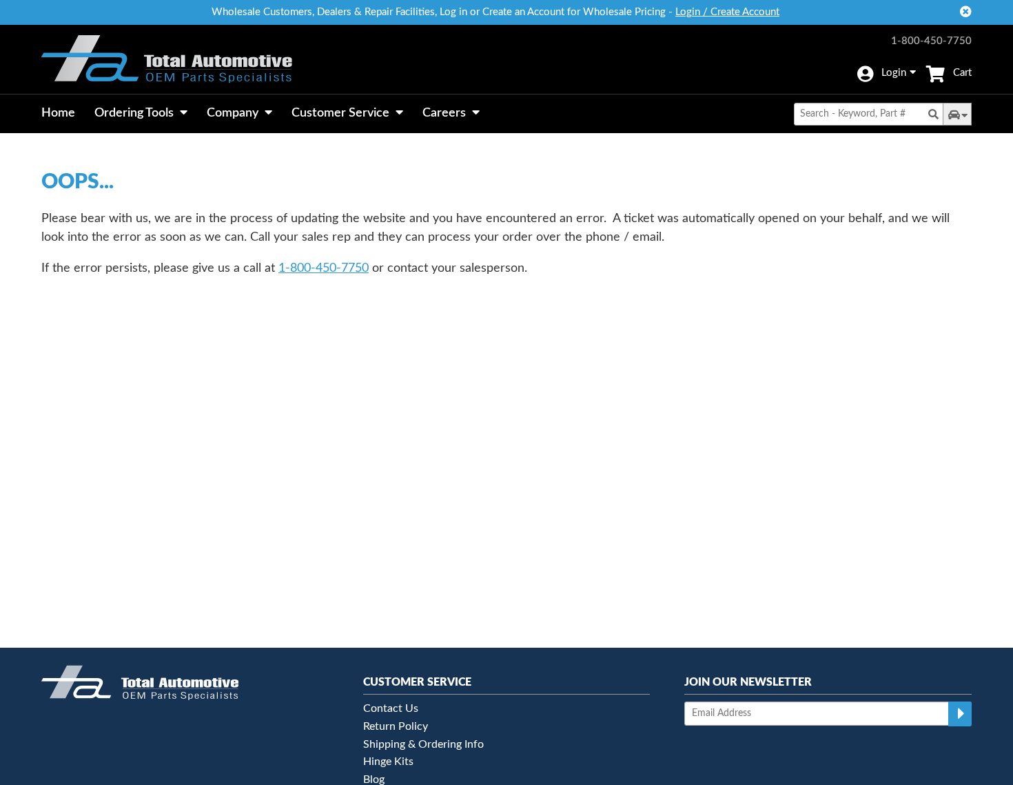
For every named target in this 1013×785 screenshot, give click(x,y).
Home (58, 113)
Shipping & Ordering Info (423, 744)
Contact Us (390, 708)
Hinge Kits (388, 761)
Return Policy (395, 726)
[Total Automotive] (166, 59)
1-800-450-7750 (931, 41)
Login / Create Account (727, 12)
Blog (374, 779)
